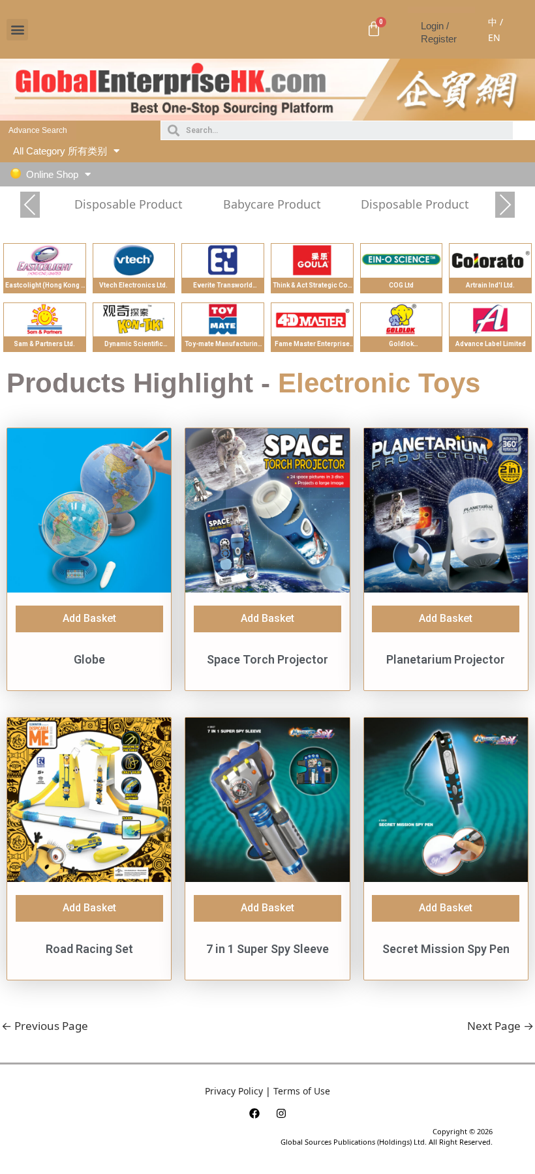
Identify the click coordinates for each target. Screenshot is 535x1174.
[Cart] (374, 29)
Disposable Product (128, 204)
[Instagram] (281, 1113)
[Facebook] (254, 1113)
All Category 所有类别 (60, 150)
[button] (17, 29)
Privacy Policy (234, 1091)
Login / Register (439, 32)
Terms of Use (301, 1091)
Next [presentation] (505, 206)
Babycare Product (272, 204)
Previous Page (44, 1025)
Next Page (500, 1025)
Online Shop (52, 174)
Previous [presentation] (30, 206)
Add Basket (89, 618)
